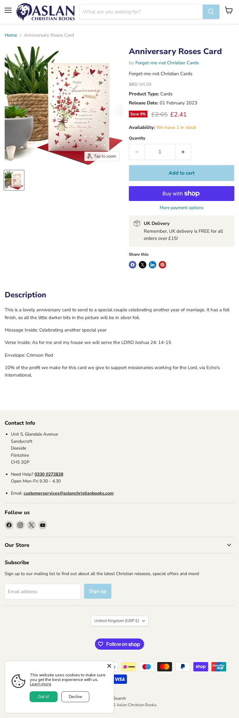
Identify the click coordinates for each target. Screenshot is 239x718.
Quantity (137, 138)
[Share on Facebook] (132, 264)
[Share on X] (142, 264)
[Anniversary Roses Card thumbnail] (14, 180)
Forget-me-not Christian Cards (167, 63)
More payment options (182, 207)
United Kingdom (116, 621)
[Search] (211, 12)
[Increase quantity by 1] (183, 152)
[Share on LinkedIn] (152, 264)
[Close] (109, 666)
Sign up (97, 591)
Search (119, 698)
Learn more (40, 684)
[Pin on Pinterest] (162, 264)
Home (11, 35)
